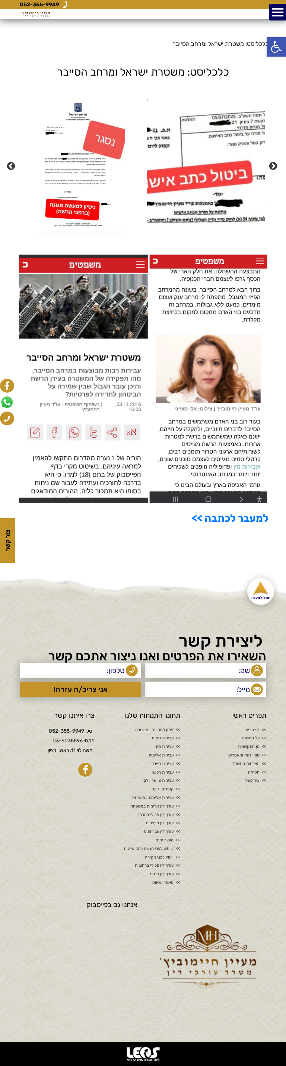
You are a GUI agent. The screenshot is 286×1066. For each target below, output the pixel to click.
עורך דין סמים (162, 874)
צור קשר (252, 780)
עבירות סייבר (163, 764)
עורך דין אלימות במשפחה (152, 806)
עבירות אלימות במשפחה (153, 798)
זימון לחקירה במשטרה (154, 730)
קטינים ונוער (163, 789)
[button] (276, 47)
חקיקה (254, 772)
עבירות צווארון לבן (158, 780)
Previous (274, 165)
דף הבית (252, 730)
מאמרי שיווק (163, 883)
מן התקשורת (249, 747)
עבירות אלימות (161, 755)
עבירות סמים (163, 738)
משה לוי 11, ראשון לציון (70, 750)
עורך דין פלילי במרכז (156, 815)
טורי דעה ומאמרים (244, 755)
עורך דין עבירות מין (158, 831)
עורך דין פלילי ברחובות (154, 865)
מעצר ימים (165, 840)
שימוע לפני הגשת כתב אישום (149, 849)
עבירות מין (165, 747)
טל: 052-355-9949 (70, 731)
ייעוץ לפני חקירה (159, 857)
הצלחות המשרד (246, 764)
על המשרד (250, 738)
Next (12, 165)
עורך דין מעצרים (160, 823)
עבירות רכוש (163, 772)
